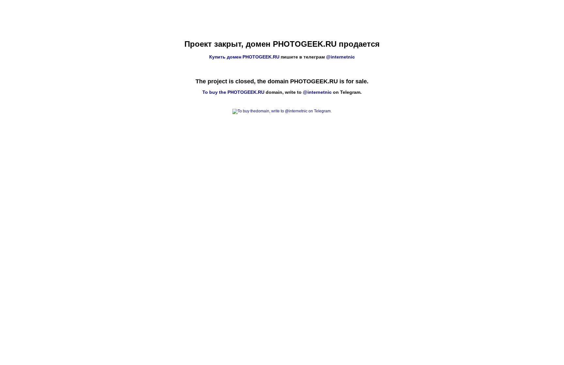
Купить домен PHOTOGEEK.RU (244, 56)
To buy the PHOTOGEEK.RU (233, 92)
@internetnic (340, 56)
